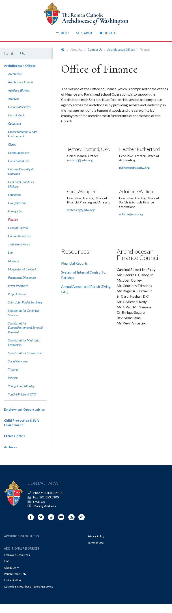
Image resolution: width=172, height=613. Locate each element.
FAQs (7, 561)
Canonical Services (19, 107)
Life (10, 252)
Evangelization (17, 203)
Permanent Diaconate (22, 277)
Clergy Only (11, 567)
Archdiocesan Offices (20, 65)
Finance (13, 219)
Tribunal (13, 369)
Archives (13, 98)
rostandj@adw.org (80, 160)
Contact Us (95, 49)
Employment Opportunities (24, 409)
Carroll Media (16, 115)
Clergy (12, 144)
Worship (13, 378)
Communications (18, 153)
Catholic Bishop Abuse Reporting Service (28, 586)
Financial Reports (74, 263)
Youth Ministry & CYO (22, 394)
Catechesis (14, 123)
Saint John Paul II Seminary (25, 302)
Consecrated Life (18, 161)
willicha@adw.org (131, 214)
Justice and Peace (19, 244)
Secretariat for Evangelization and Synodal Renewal (25, 327)
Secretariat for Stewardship (25, 353)
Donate (110, 33)
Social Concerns (18, 361)
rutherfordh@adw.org (134, 167)
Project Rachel (17, 294)
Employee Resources (17, 555)
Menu (64, 33)
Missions (13, 261)
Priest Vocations (18, 286)
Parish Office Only (15, 573)
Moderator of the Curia (22, 269)
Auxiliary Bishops (19, 90)
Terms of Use (96, 542)
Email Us (39, 502)
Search (86, 33)
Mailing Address (45, 506)
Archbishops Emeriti (20, 82)
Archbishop (15, 74)
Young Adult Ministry (21, 386)
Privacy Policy (96, 536)
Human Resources (19, 236)
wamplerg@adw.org (81, 210)
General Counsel (18, 228)
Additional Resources (21, 548)
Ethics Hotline (14, 436)
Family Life (15, 211)
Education (14, 195)
